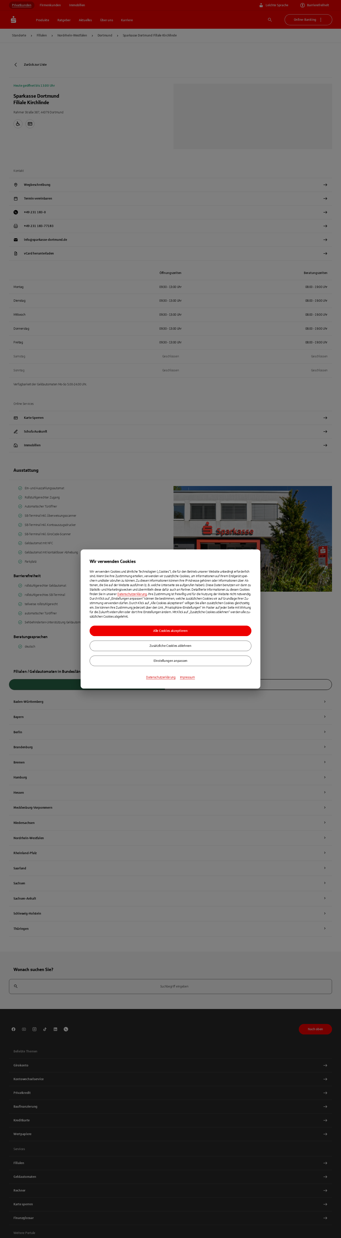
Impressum (187, 677)
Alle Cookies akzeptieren (170, 631)
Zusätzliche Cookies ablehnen (170, 646)
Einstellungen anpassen (170, 661)
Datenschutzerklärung (132, 594)
